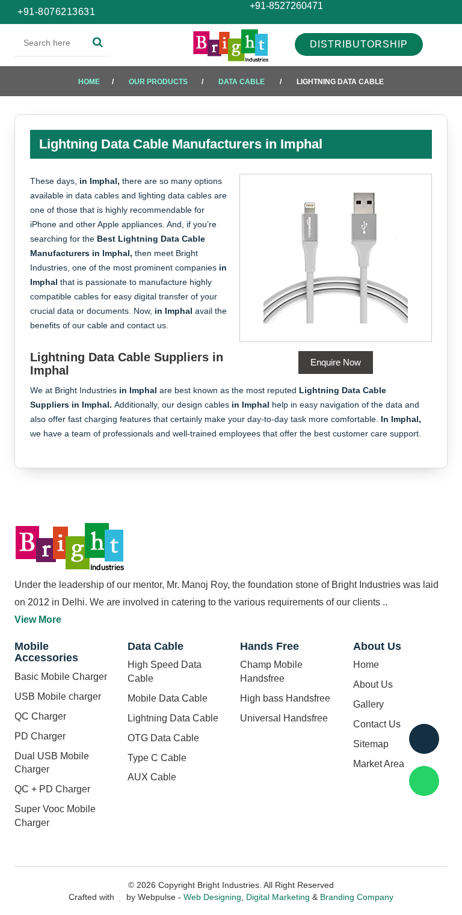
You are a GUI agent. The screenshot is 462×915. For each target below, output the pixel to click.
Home (89, 82)
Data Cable (241, 82)
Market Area (378, 764)
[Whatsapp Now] (424, 781)
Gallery (368, 704)
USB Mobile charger (57, 696)
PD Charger (40, 736)
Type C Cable (157, 758)
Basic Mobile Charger (60, 677)
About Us (373, 684)
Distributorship (359, 44)
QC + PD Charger (52, 789)
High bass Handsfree (285, 698)
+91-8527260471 (285, 6)
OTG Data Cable (163, 738)
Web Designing (212, 897)
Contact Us (377, 724)
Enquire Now (335, 362)
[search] (97, 42)
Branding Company (356, 897)
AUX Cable (152, 777)
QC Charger (40, 716)
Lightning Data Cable (173, 718)
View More (37, 619)
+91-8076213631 (56, 12)
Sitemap (371, 744)
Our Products (158, 82)
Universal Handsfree (284, 718)
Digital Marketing (278, 897)
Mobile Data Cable (168, 698)
